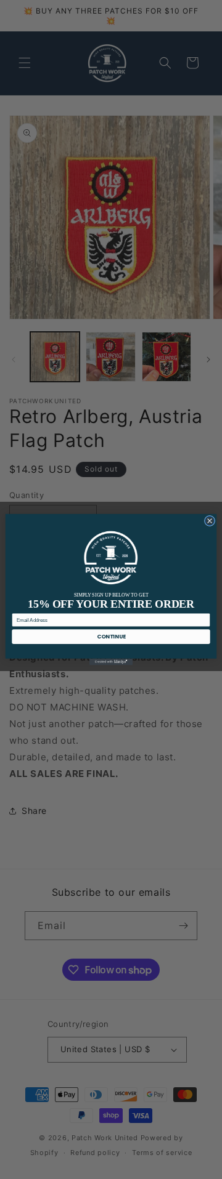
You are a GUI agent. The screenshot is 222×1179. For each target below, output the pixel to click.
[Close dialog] (209, 520)
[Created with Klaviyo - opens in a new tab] (111, 662)
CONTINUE (111, 636)
